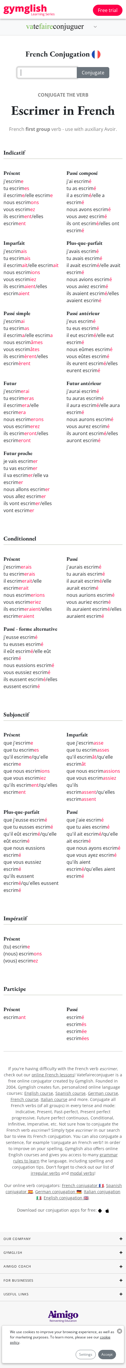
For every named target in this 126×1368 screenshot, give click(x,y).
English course (38, 1093)
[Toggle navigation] (95, 27)
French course (24, 1099)
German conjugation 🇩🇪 (58, 1191)
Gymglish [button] (13, 1252)
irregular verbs (45, 1173)
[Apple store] (107, 1210)
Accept (107, 1354)
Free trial (108, 10)
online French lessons (53, 1075)
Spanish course (70, 1093)
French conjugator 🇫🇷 (83, 1185)
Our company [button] (17, 1239)
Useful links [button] (16, 1294)
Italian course (54, 1099)
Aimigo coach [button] (17, 1266)
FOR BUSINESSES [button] (18, 1280)
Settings (85, 1354)
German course (103, 1093)
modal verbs (82, 1173)
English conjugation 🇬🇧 (66, 1198)
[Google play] (100, 1210)
